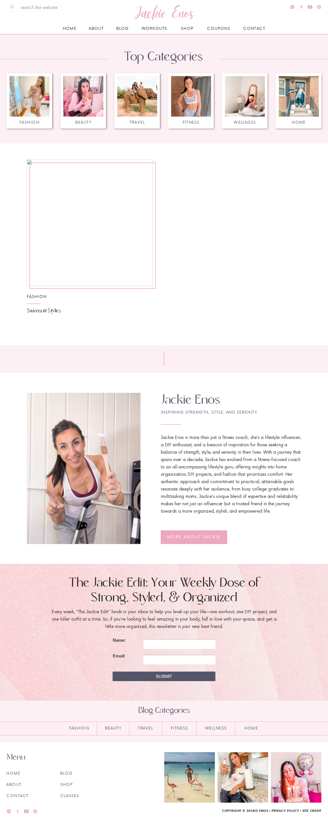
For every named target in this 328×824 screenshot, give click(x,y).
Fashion (37, 296)
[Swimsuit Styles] (90, 222)
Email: (119, 656)
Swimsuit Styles (44, 310)
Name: (119, 640)
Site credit (312, 810)
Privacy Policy (285, 810)
